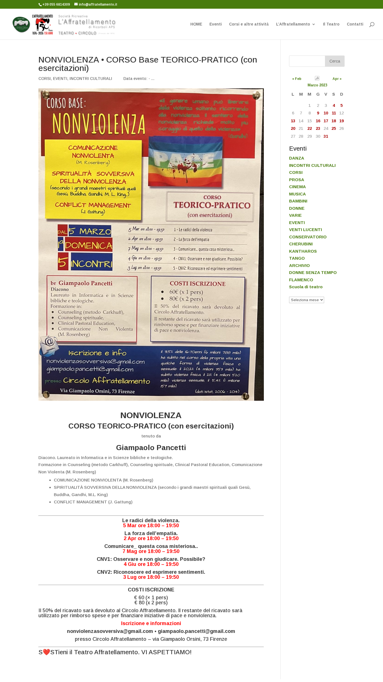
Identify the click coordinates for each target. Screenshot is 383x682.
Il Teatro (331, 24)
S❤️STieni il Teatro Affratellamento (88, 652)
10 (326, 112)
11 (334, 112)
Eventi (215, 24)
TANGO (297, 258)
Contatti (355, 24)
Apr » (337, 79)
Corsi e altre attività (249, 24)
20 (293, 128)
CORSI (44, 78)
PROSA (296, 179)
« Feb (296, 79)
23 (318, 128)
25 (333, 128)
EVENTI (60, 78)
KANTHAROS (303, 251)
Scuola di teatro (306, 286)
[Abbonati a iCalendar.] (317, 79)
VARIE (295, 215)
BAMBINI (298, 201)
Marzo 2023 (317, 85)
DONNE (296, 208)
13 (293, 120)
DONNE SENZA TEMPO (313, 272)
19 (341, 120)
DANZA (296, 158)
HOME (196, 24)
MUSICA (297, 194)
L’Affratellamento (293, 24)
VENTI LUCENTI (305, 229)
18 (333, 120)
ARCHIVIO (299, 265)
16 (318, 120)
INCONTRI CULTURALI (91, 78)
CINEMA (297, 186)
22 (309, 128)
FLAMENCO (301, 279)
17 (326, 120)
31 (326, 136)
